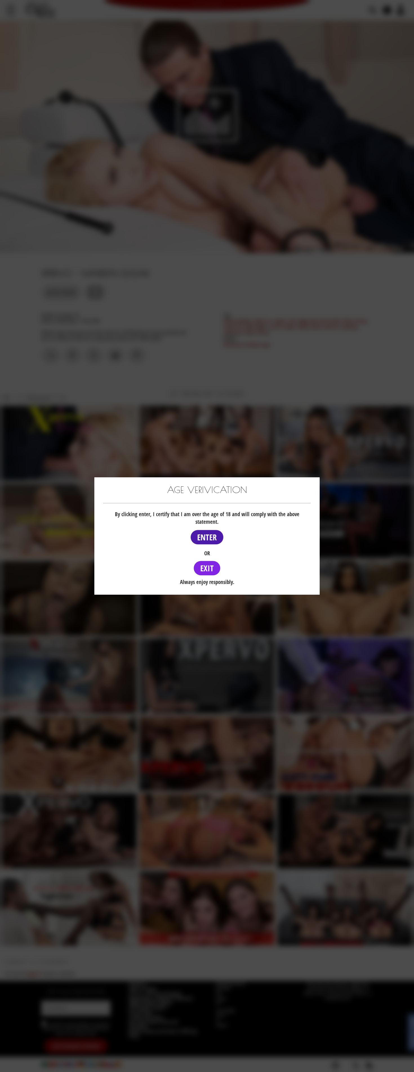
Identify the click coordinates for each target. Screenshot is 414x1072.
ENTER (207, 537)
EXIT (207, 568)
